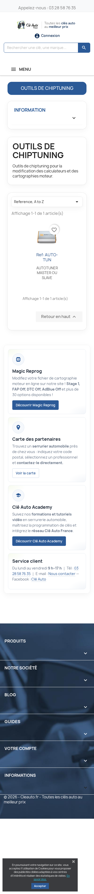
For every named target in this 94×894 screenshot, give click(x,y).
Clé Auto (38, 579)
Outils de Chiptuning (47, 88)
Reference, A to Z (47, 202)
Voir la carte (26, 473)
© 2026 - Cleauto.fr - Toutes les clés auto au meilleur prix (43, 799)
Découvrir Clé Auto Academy (39, 541)
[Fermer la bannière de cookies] (73, 861)
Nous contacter (61, 573)
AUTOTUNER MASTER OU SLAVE (47, 273)
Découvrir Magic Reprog (35, 405)
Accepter (40, 886)
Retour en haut (59, 317)
